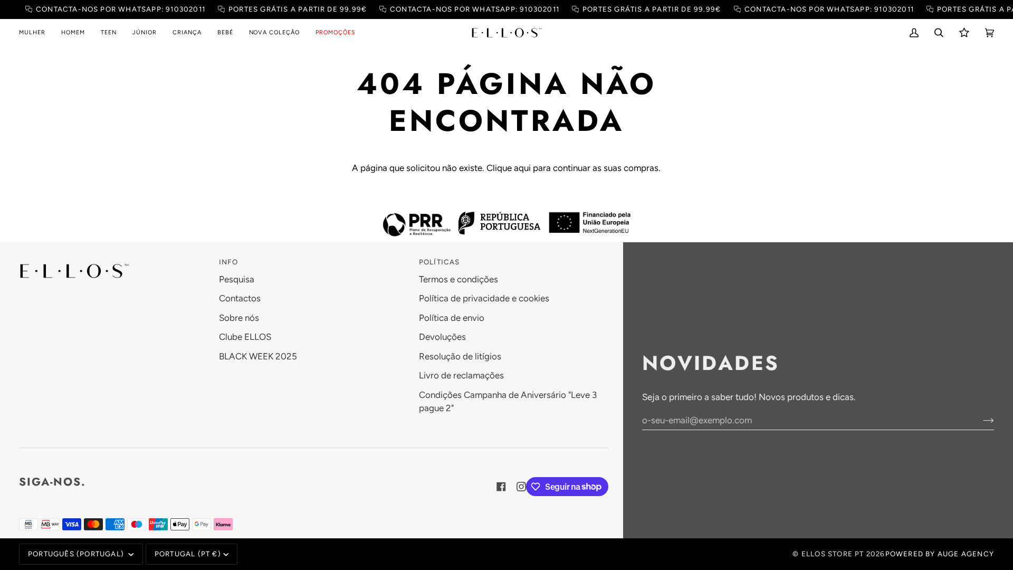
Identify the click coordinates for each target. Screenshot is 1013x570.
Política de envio (451, 317)
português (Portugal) (77, 553)
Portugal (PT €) (188, 553)
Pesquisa (236, 279)
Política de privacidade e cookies (484, 298)
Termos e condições (458, 279)
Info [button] (228, 262)
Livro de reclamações (461, 375)
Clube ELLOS (245, 336)
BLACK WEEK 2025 (258, 356)
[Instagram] (521, 486)
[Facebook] (501, 486)
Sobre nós (239, 317)
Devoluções (442, 336)
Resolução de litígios (460, 356)
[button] (36, 32)
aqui (522, 168)
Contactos (240, 298)
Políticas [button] (439, 262)
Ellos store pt (832, 553)
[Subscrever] (980, 420)
